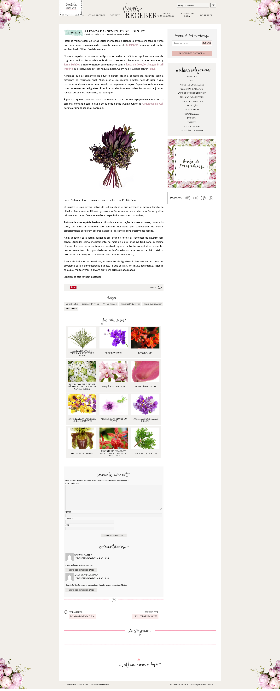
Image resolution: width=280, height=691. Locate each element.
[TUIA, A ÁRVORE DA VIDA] (145, 438)
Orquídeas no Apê (152, 103)
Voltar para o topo (140, 663)
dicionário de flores (90, 304)
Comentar (152, 287)
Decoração (192, 106)
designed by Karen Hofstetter (183, 685)
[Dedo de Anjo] (145, 337)
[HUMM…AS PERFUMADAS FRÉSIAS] (145, 404)
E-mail (69, 519)
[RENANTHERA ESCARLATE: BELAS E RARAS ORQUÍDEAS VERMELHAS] (113, 438)
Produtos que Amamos (192, 85)
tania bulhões (71, 309)
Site (67, 525)
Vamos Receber (140, 10)
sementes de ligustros (130, 304)
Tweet (68, 287)
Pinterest (211, 198)
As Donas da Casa (187, 15)
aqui (152, 69)
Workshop (206, 15)
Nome (68, 512)
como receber (72, 304)
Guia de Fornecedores (165, 15)
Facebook (203, 198)
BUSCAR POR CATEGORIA (192, 53)
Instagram (187, 198)
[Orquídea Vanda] (113, 337)
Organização (192, 114)
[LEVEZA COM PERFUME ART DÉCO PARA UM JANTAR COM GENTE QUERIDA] (82, 371)
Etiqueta (192, 118)
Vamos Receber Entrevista (192, 93)
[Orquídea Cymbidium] (113, 371)
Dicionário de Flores (122, 34)
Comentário (72, 483)
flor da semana (110, 304)
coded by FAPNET (205, 685)
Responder (73, 570)
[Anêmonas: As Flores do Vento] (113, 404)
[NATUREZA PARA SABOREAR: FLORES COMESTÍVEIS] (82, 404)
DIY (192, 81)
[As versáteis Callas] (145, 371)
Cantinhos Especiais (192, 101)
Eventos (191, 122)
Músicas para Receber (192, 97)
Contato (115, 15)
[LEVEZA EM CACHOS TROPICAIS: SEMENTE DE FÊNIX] (82, 337)
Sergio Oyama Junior (153, 304)
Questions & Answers (192, 89)
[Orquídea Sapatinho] (82, 438)
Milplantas (132, 45)
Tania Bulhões (72, 64)
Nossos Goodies (191, 126)
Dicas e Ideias (192, 110)
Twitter (195, 198)
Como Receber (96, 15)
